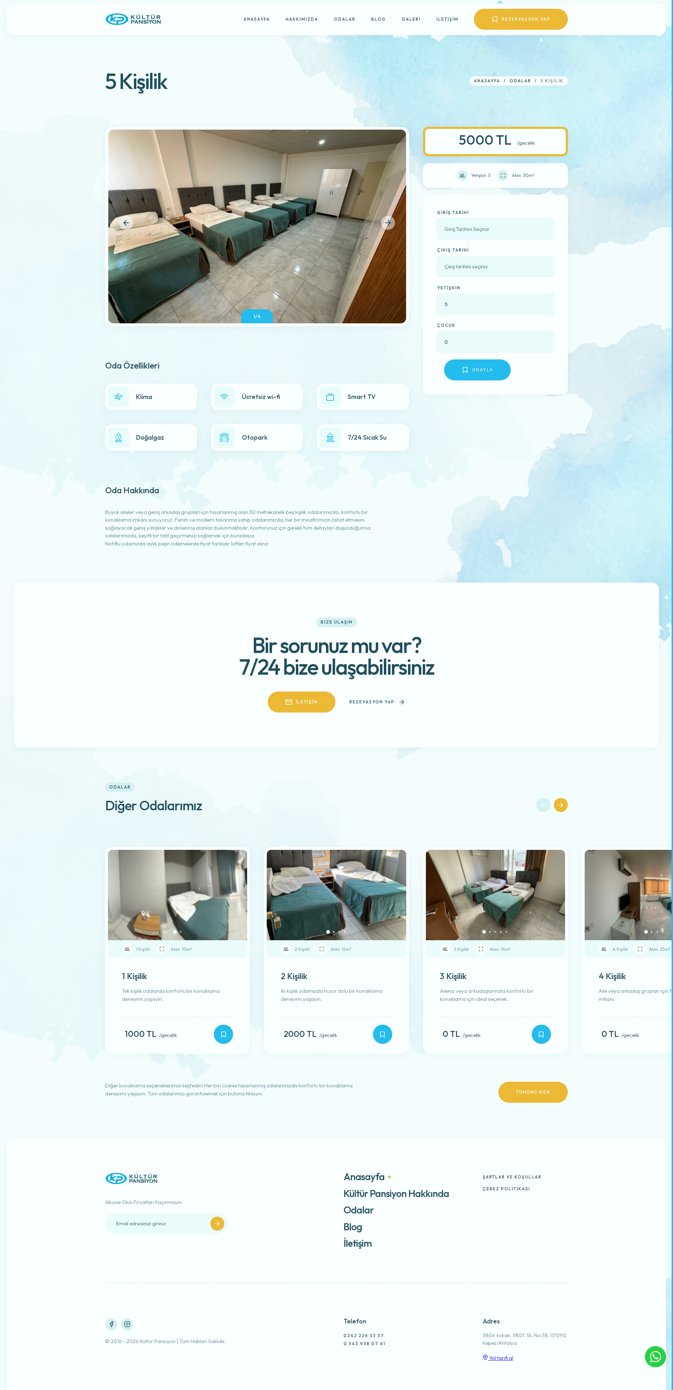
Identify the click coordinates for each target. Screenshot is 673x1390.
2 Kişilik (294, 976)
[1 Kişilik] (223, 1034)
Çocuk (446, 325)
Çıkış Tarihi (453, 250)
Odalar (344, 19)
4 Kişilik (612, 976)
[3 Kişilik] (541, 1034)
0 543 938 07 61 (365, 1343)
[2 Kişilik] (382, 1034)
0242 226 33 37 (364, 1335)
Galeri (411, 19)
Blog (378, 19)
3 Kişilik (453, 976)
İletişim (447, 19)
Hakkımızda (302, 19)
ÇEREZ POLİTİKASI (506, 1188)
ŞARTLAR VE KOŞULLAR (512, 1176)
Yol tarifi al (500, 1358)
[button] (126, 223)
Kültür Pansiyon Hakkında (396, 1194)
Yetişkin (449, 287)
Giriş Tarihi (453, 212)
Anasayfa (257, 19)
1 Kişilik (134, 976)
